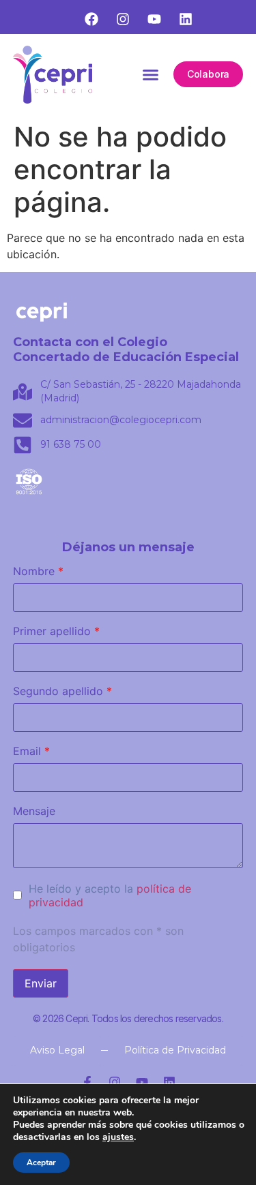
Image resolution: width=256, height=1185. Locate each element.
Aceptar (41, 1162)
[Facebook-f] (87, 1082)
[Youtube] (142, 1082)
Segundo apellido (62, 691)
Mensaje (34, 810)
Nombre (38, 571)
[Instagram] (115, 1082)
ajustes (118, 1137)
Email (31, 750)
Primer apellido (56, 631)
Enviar (41, 983)
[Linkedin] (169, 1082)
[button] (150, 75)
